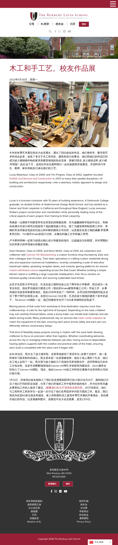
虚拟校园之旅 (34, 504)
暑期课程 (83, 518)
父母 (31, 24)
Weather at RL (34, 521)
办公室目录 (34, 508)
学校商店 (83, 511)
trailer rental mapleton (90, 318)
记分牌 (83, 508)
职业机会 (83, 514)
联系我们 (52, 484)
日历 (72, 24)
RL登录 (45, 24)
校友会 (59, 24)
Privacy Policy (84, 521)
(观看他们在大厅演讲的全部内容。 (65, 387)
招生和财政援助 (34, 501)
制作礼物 (83, 501)
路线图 (34, 511)
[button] (113, 3)
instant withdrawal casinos (23, 270)
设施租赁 (34, 518)
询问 (84, 24)
